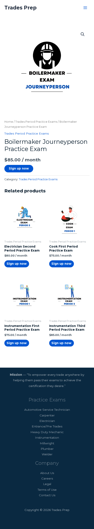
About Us (47, 473)
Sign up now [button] (17, 263)
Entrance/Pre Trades (47, 426)
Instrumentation (47, 437)
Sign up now (19, 168)
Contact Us (47, 495)
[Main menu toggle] (85, 7)
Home (8, 121)
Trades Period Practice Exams (36, 121)
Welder (47, 454)
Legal (47, 484)
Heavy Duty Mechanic (47, 432)
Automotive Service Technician (47, 409)
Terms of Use (47, 489)
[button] (83, 34)
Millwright (47, 443)
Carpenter (47, 415)
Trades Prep (20, 8)
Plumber (47, 449)
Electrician (47, 421)
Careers (47, 478)
